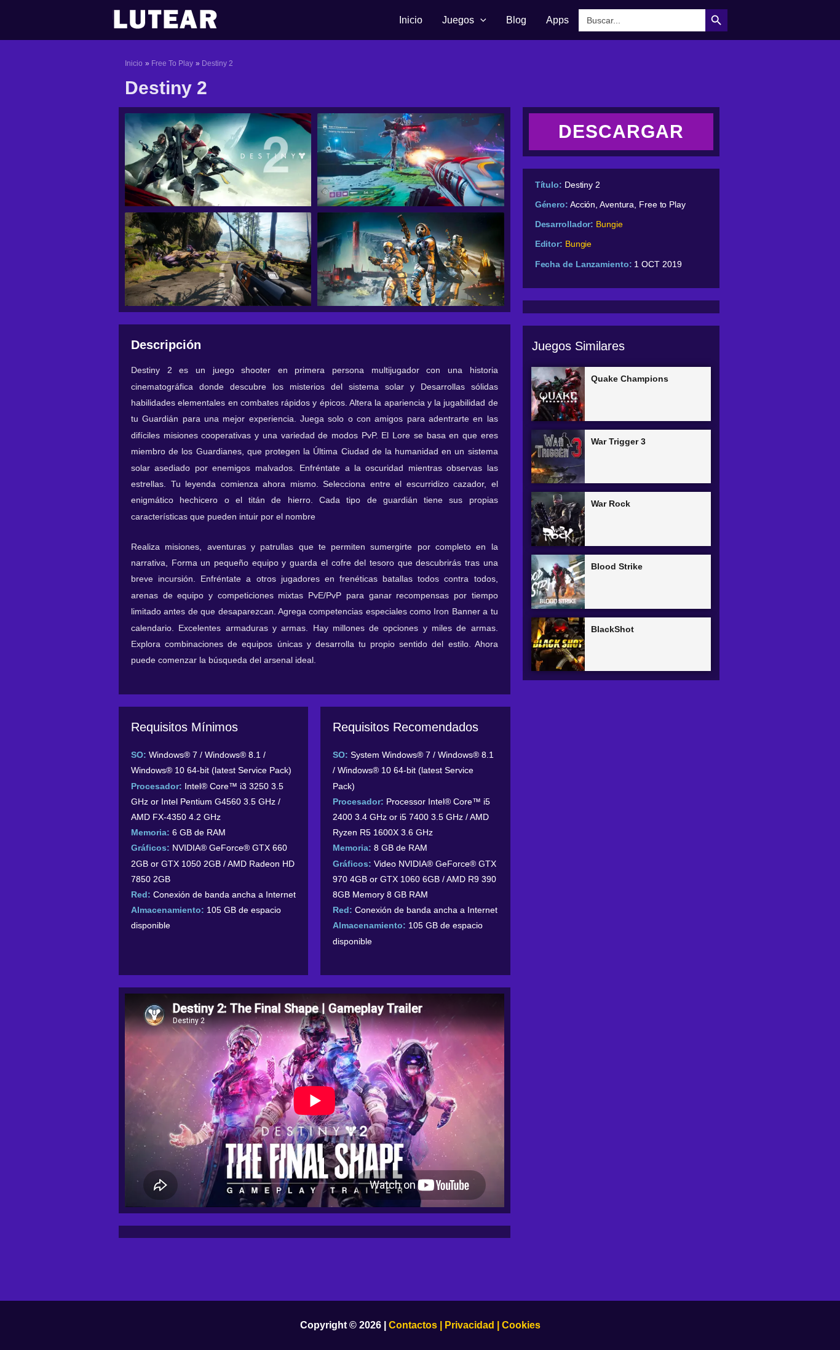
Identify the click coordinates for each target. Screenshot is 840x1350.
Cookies (520, 1325)
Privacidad (469, 1325)
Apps (557, 20)
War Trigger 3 (618, 441)
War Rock (610, 503)
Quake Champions (629, 379)
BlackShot (612, 629)
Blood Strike (617, 566)
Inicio (410, 20)
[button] (480, 20)
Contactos (413, 1325)
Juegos (458, 20)
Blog (516, 20)
